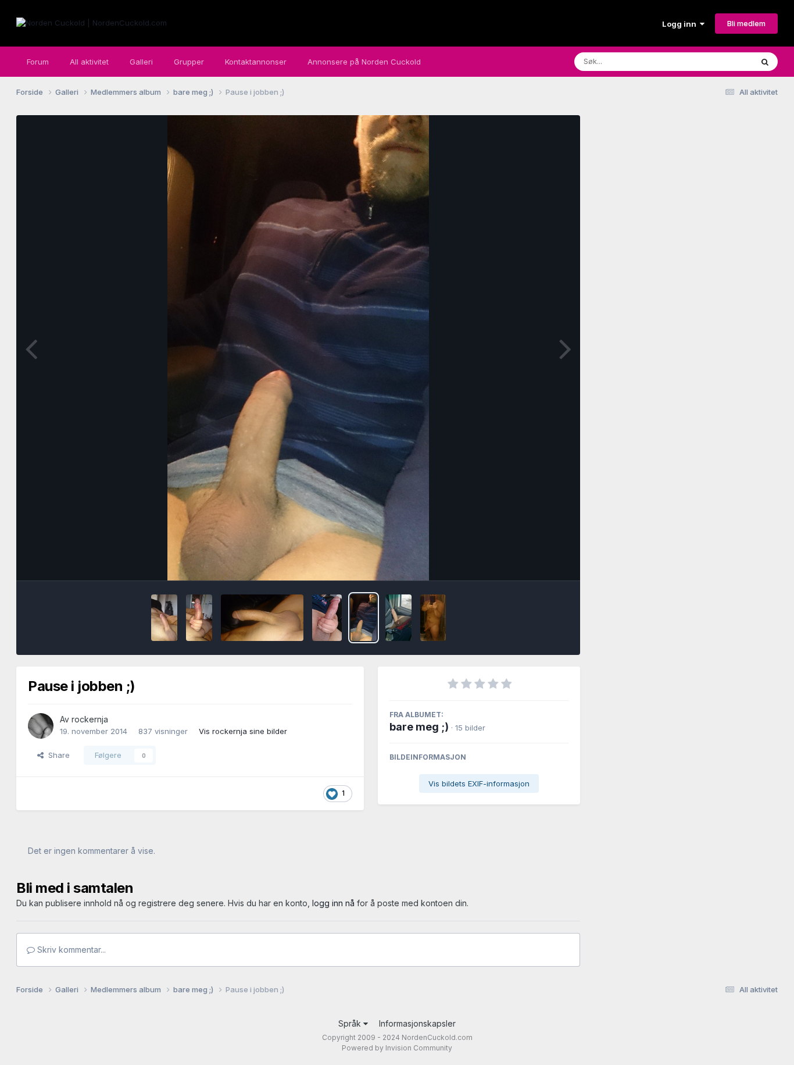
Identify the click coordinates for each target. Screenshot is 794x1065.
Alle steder (717, 61)
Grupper (189, 61)
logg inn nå (333, 903)
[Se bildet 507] (398, 617)
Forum (38, 61)
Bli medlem (746, 23)
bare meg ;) (419, 727)
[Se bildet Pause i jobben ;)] (363, 617)
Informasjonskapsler (417, 1023)
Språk (350, 1023)
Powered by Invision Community (397, 1047)
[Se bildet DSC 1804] (199, 617)
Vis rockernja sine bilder (243, 731)
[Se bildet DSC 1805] (164, 617)
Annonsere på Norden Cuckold (364, 61)
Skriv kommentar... (70, 949)
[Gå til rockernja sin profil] (40, 726)
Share (57, 755)
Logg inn (681, 24)
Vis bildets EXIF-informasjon (479, 783)
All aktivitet (89, 61)
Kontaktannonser (256, 61)
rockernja (89, 719)
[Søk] (765, 61)
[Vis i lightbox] (298, 347)
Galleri (141, 61)
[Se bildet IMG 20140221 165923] (432, 617)
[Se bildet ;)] (327, 617)
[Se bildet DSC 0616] (262, 617)
